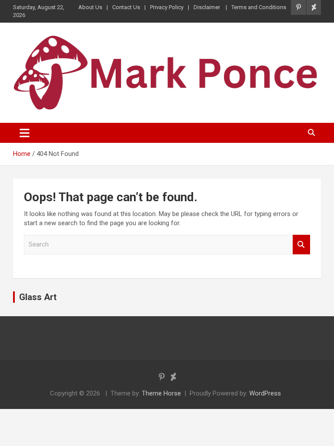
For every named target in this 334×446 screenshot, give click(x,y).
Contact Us (126, 7)
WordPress (265, 393)
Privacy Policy (167, 7)
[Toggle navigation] (24, 133)
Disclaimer (207, 7)
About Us (90, 7)
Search (301, 244)
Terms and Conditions (258, 7)
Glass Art (38, 297)
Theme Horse (161, 393)
